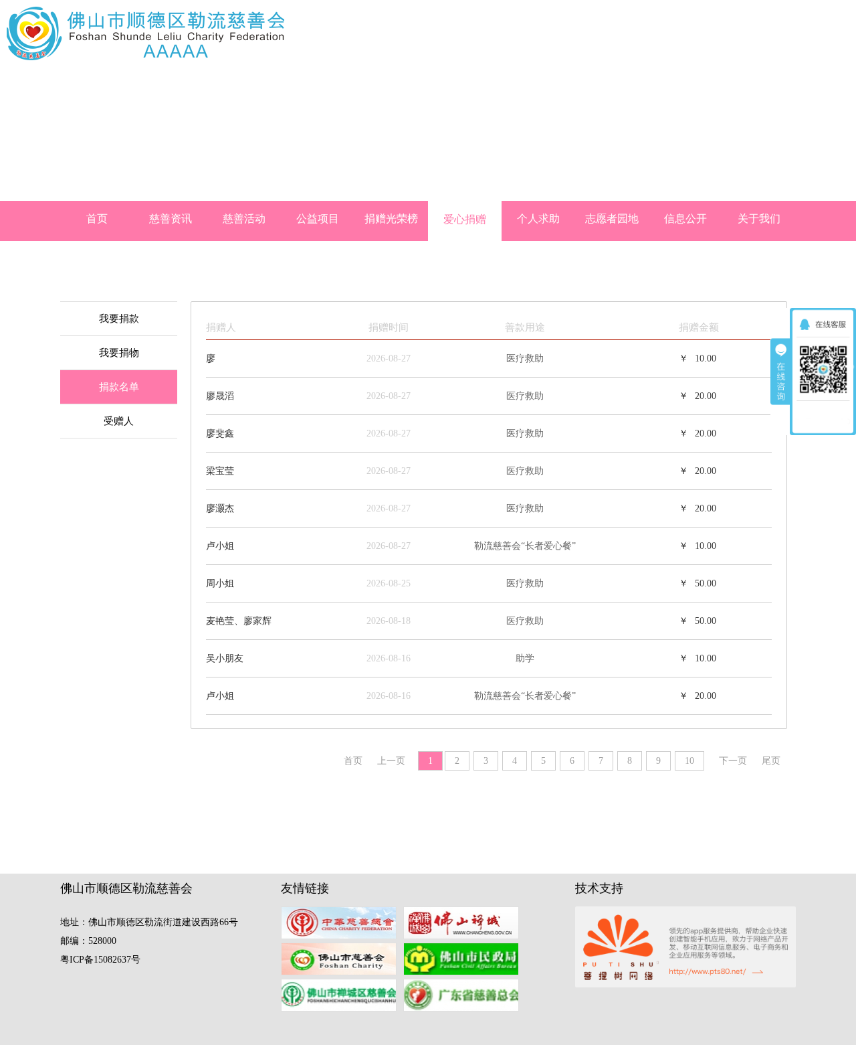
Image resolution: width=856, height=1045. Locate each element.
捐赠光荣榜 (391, 218)
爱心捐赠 (464, 219)
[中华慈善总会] (342, 924)
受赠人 (119, 421)
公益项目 (317, 218)
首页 (97, 218)
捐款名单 (119, 387)
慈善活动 (244, 218)
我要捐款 (119, 318)
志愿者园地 (612, 218)
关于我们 (759, 218)
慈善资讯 (170, 218)
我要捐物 (119, 352)
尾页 (771, 761)
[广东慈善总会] (464, 997)
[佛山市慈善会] (342, 961)
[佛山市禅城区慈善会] (342, 997)
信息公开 (685, 218)
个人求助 (538, 218)
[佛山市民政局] (464, 961)
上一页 (391, 761)
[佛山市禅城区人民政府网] (464, 924)
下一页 (733, 761)
